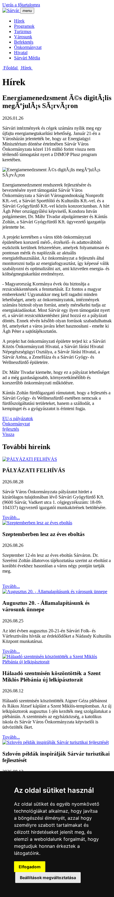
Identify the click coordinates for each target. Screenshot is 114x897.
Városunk (23, 36)
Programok (24, 26)
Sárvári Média (27, 57)
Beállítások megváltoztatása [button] (48, 877)
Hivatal (20, 52)
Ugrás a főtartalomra (21, 4)
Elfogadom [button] (30, 866)
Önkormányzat (28, 47)
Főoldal (10, 67)
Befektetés (23, 42)
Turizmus (22, 31)
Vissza (8, 434)
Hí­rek (19, 20)
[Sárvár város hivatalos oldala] (11, 10)
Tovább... (11, 517)
